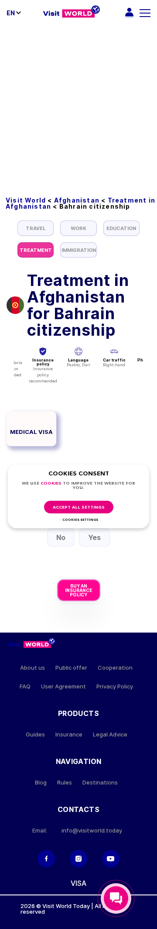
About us (32, 668)
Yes (94, 537)
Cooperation (115, 668)
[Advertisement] (78, 109)
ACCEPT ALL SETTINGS (79, 507)
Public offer (71, 668)
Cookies (51, 483)
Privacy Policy (114, 686)
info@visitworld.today (91, 830)
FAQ (25, 686)
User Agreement (63, 686)
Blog (41, 782)
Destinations (100, 782)
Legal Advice (110, 734)
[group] (35, 228)
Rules (64, 782)
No (60, 537)
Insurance (68, 734)
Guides (35, 734)
